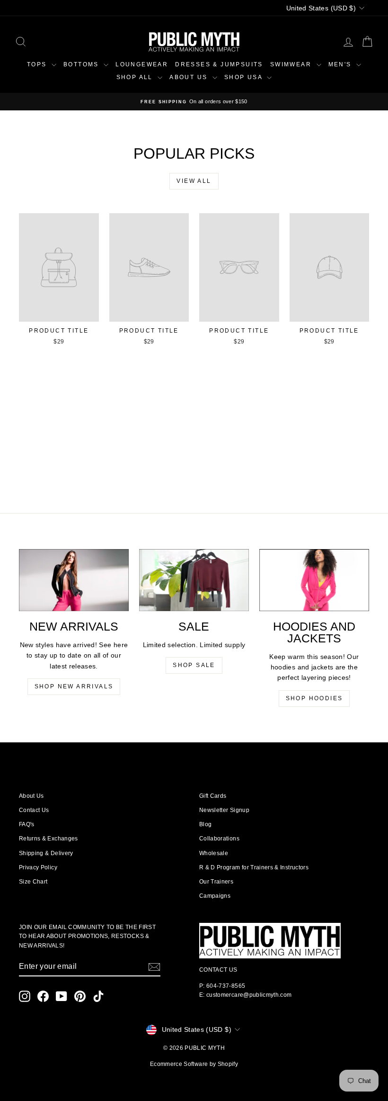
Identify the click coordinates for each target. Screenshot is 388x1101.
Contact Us (34, 810)
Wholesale (213, 853)
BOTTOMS (82, 64)
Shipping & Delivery (46, 853)
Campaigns (214, 896)
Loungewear (141, 64)
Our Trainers (216, 881)
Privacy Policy (38, 867)
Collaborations (219, 838)
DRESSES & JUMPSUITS (219, 64)
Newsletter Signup (224, 810)
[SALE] (194, 580)
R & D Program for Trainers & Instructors (254, 867)
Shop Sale (194, 665)
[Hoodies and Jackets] (314, 580)
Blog (205, 824)
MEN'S (341, 64)
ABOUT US (189, 77)
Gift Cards (213, 796)
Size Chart (33, 881)
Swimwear (292, 64)
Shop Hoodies (314, 698)
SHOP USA (244, 77)
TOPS (38, 64)
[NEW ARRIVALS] (74, 580)
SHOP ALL (136, 77)
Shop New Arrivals (74, 686)
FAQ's (27, 824)
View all (193, 181)
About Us (31, 796)
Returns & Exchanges (48, 838)
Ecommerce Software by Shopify (194, 1064)
